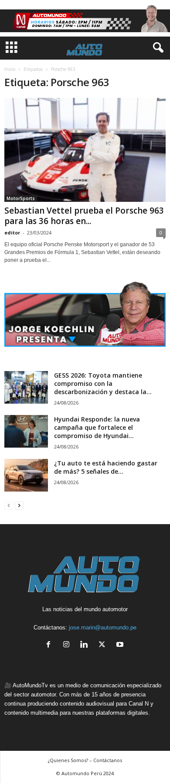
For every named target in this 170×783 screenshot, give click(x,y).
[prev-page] (8, 505)
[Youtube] (121, 645)
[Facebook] (50, 645)
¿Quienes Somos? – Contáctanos (85, 760)
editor (12, 232)
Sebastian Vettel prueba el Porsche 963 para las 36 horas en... (84, 216)
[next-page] (19, 505)
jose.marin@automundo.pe (102, 627)
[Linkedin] (86, 645)
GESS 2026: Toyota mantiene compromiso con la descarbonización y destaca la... (103, 383)
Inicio (9, 69)
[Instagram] (68, 645)
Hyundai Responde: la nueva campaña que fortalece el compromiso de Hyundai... (97, 427)
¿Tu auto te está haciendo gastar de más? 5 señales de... (105, 467)
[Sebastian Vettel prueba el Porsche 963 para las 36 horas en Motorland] (85, 150)
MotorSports (21, 198)
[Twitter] (104, 645)
